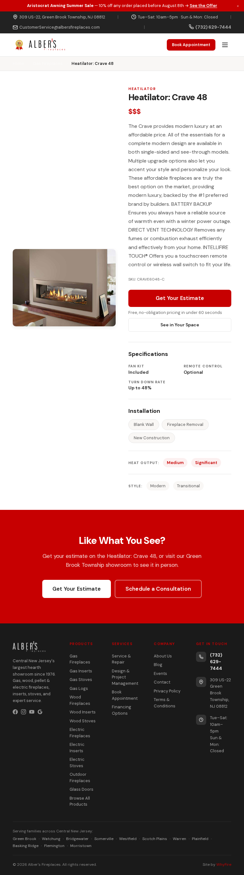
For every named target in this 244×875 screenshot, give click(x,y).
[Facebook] (15, 711)
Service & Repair (121, 659)
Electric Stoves (77, 762)
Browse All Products (80, 801)
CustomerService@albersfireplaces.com (59, 27)
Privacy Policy (167, 691)
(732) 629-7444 (216, 661)
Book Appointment (191, 44)
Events (160, 673)
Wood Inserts (83, 712)
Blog (158, 664)
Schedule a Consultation (158, 588)
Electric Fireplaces (80, 733)
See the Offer (203, 5)
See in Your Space (179, 325)
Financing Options (121, 710)
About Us (163, 656)
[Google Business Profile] (40, 711)
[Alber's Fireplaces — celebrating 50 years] (39, 44)
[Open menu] (225, 44)
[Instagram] (23, 711)
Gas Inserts (81, 671)
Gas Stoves (81, 679)
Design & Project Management (125, 677)
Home (18, 63)
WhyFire (223, 864)
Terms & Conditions (164, 703)
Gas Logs (79, 688)
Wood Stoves (83, 721)
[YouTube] (31, 711)
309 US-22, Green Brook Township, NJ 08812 (62, 17)
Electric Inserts (77, 747)
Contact (162, 682)
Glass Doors (81, 789)
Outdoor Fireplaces (80, 777)
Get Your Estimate (180, 298)
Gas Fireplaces (48, 63)
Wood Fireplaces (80, 700)
